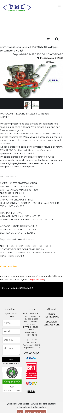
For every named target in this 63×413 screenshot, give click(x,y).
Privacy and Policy (11, 363)
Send (11, 359)
